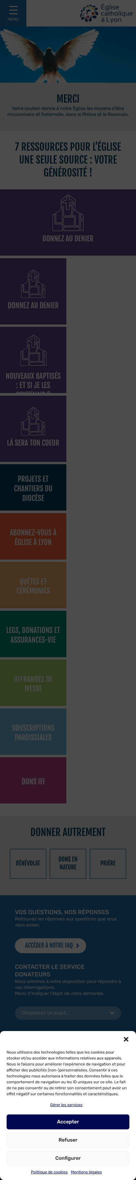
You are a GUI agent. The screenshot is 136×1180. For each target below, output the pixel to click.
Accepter (68, 1122)
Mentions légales (86, 1172)
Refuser (67, 1140)
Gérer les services (66, 1105)
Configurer (68, 1158)
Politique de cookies (49, 1172)
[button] (126, 1039)
